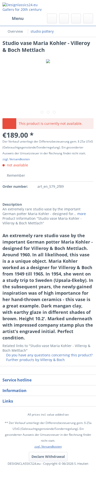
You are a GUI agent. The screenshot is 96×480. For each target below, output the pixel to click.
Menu (18, 18)
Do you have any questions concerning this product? (49, 355)
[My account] (76, 18)
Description (12, 204)
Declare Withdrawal (48, 456)
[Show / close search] (52, 18)
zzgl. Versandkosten (16, 159)
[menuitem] (13, 18)
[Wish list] (64, 18)
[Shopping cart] (88, 18)
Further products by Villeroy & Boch (35, 359)
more (81, 213)
